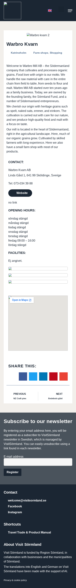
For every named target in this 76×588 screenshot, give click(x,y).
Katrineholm (18, 52)
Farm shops (40, 52)
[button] (61, 9)
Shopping (56, 52)
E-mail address (13, 456)
